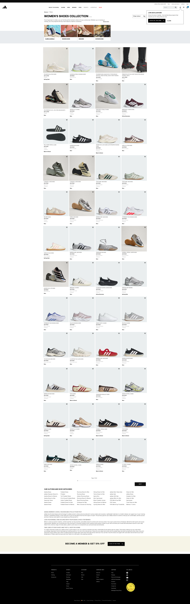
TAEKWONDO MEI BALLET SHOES (102, 394)
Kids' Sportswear (98, 498)
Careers (98, 574)
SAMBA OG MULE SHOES (49, 253)
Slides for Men (130, 498)
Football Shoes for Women (67, 504)
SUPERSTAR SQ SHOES (74, 145)
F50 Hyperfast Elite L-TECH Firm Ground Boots (54, 110)
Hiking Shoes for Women (100, 502)
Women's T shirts (130, 504)
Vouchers (113, 581)
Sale (82, 579)
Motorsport (68, 574)
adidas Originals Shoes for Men (51, 494)
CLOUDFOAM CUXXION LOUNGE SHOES (104, 287)
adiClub (98, 581)
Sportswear (129, 500)
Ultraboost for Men (82, 502)
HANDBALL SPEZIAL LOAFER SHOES (129, 252)
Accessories (53, 577)
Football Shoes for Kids (67, 502)
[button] (54, 7)
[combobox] (170, 7)
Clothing (53, 574)
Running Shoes (81, 494)
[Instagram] (127, 575)
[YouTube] (127, 577)
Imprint (114, 600)
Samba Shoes (47, 492)
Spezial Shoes (47, 504)
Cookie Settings (90, 600)
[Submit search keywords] (176, 7)
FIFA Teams (113, 502)
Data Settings (77, 600)
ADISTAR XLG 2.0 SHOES (74, 109)
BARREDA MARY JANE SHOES (102, 217)
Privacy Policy (98, 600)
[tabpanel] (95, 268)
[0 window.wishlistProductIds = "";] (183, 7)
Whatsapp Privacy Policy (116, 590)
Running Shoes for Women (84, 498)
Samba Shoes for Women (50, 496)
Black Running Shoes (82, 500)
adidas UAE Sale (114, 496)
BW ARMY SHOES (47, 217)
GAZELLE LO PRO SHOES (127, 145)
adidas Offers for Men (115, 498)
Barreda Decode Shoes (127, 358)
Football (68, 572)
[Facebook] (127, 572)
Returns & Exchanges (115, 577)
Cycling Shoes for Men (99, 504)
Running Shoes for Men (83, 492)
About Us (98, 572)
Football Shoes (64, 492)
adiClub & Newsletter (115, 579)
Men (82, 572)
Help (112, 572)
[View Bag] (187, 7)
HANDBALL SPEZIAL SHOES (101, 429)
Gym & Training (69, 588)
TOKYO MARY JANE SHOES (101, 181)
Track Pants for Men (131, 502)
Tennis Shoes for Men (99, 494)
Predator (63, 494)
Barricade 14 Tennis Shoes (128, 109)
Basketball (68, 579)
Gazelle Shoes (47, 502)
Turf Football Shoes (66, 496)
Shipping (113, 574)
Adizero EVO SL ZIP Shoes (49, 288)
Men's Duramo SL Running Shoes (84, 504)
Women (46, 12)
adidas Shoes (129, 494)
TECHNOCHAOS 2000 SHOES (49, 359)
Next (140, 484)
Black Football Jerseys (99, 500)
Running (68, 577)
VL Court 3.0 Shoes (126, 464)
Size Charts (113, 583)
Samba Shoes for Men (49, 498)
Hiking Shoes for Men (99, 492)
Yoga (67, 581)
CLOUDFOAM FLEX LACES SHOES (76, 359)
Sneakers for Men (131, 496)
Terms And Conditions (106, 600)
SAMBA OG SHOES (47, 429)
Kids (82, 577)
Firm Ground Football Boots (68, 498)
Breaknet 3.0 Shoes (74, 287)
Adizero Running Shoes (83, 496)
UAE (84, 600)
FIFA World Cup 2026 (115, 500)
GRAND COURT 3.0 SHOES (101, 323)
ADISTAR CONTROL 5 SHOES (127, 393)
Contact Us (113, 586)
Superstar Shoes (48, 500)
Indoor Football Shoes (66, 500)
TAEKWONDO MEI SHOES (101, 252)
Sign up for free (114, 543)
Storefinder (113, 588)
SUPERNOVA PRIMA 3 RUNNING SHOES (78, 74)
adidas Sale (113, 494)
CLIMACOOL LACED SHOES (49, 181)
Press (97, 577)
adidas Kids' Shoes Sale (116, 492)
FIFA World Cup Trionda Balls (117, 504)
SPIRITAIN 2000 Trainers (127, 287)
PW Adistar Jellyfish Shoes (50, 74)
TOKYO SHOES (73, 393)
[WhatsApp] (127, 580)
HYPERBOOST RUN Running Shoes (129, 217)
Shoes (51, 12)
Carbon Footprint (99, 579)
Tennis (67, 586)
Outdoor (68, 583)
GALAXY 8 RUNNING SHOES (75, 323)
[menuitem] (54, 7)
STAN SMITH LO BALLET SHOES (102, 109)
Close (169, 20)
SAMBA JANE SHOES (74, 217)
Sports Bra (96, 496)
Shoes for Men (130, 492)
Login (187, 4)
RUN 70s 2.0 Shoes (126, 323)
